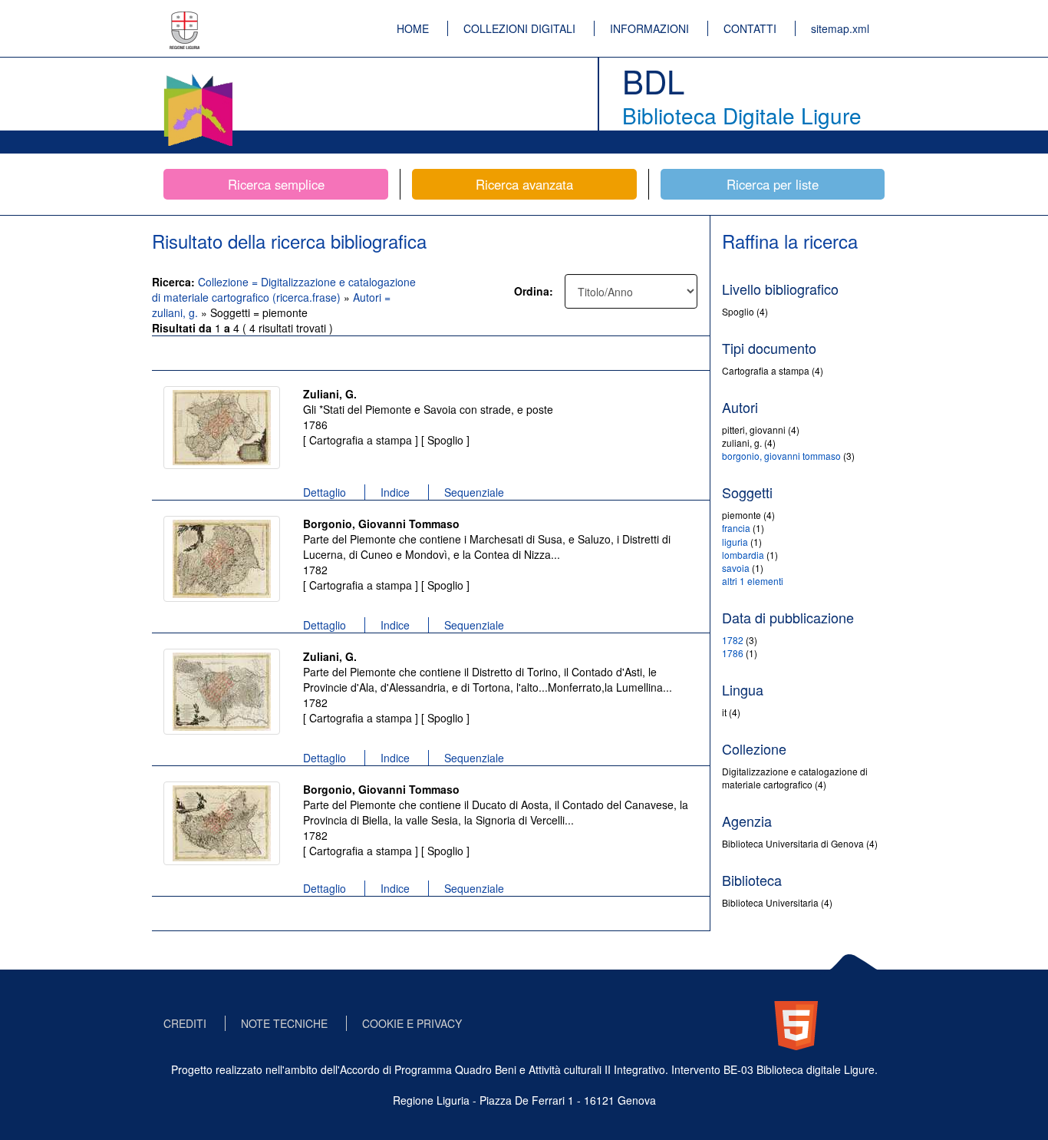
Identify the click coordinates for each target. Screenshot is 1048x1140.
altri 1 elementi (752, 580)
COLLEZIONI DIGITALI (519, 28)
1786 (732, 652)
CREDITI (184, 1023)
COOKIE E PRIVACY (412, 1023)
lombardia (743, 554)
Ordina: (533, 291)
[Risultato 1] (221, 427)
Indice (395, 492)
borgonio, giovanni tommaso (781, 455)
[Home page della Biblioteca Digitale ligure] (198, 77)
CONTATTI (749, 28)
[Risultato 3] (221, 692)
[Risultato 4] (221, 823)
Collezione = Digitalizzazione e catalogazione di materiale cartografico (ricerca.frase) (284, 289)
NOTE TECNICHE (284, 1023)
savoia (736, 567)
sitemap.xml (840, 28)
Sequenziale (474, 492)
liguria (735, 541)
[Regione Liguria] (185, 19)
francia (736, 527)
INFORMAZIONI (649, 28)
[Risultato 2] (221, 559)
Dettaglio (324, 492)
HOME (413, 28)
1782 (732, 639)
